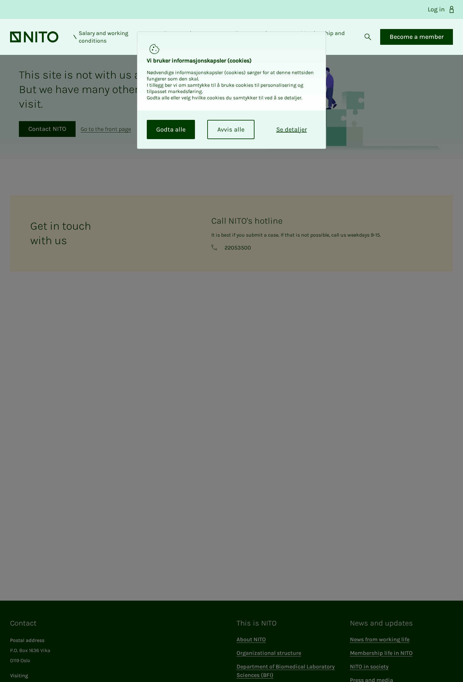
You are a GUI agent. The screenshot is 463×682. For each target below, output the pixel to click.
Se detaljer (291, 129)
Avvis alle (230, 129)
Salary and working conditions (103, 37)
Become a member (416, 36)
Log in (436, 9)
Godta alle (171, 129)
